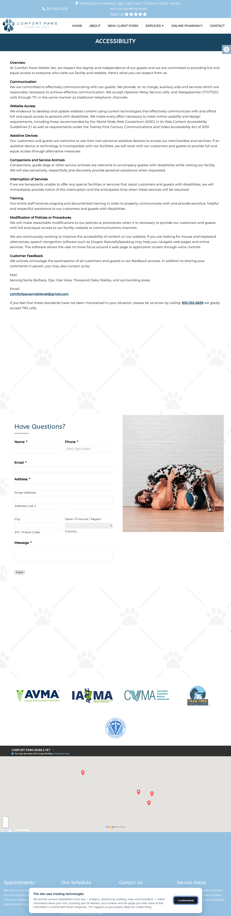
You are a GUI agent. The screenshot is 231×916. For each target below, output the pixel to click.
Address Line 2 (25, 506)
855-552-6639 (57, 9)
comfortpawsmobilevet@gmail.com (39, 294)
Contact (217, 26)
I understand (186, 900)
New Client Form (123, 26)
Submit (19, 572)
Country (71, 531)
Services (153, 26)
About (95, 26)
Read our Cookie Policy (137, 907)
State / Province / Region (83, 519)
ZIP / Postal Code (27, 532)
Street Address (25, 492)
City (17, 519)
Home (77, 26)
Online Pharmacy (187, 26)
